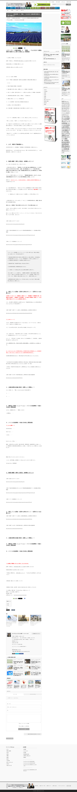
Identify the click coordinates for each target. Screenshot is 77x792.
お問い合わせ (55, 785)
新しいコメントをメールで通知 (24, 723)
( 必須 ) (9, 703)
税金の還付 (64, 137)
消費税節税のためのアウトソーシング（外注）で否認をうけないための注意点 (36, 667)
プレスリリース (26, 750)
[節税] (19, 6)
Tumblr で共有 (13, 610)
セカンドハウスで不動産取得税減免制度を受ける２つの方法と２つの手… (16, 687)
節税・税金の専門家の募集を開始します (50, 58)
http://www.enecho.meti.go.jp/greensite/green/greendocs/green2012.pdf (19, 244)
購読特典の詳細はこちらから (16, 649)
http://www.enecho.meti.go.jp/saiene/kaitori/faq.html (15, 224)
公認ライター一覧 (57, 8)
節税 (68, 136)
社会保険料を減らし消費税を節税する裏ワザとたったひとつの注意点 (18, 668)
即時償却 (63, 119)
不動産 (64, 116)
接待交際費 (66, 128)
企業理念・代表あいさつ (27, 755)
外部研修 (64, 123)
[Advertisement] (51, 32)
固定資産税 (66, 119)
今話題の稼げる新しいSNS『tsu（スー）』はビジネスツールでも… (9, 687)
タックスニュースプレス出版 (19, 19)
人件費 (65, 118)
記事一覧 (22, 10)
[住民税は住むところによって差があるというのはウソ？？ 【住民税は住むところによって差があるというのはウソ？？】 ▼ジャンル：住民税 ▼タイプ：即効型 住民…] (35, 618)
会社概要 (25, 749)
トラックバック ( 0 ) (33, 694)
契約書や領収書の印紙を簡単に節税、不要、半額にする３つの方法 (18, 662)
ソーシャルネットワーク (66, 111)
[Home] (7, 10)
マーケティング (66, 114)
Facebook (21, 653)
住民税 (68, 118)
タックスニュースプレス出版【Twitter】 (29, 761)
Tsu (65, 101)
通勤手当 (66, 147)
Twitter (17, 653)
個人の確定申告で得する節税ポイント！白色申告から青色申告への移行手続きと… (36, 673)
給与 (63, 138)
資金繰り (67, 146)
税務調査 (67, 135)
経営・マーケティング (47, 8)
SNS (63, 101)
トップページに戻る (10, 738)
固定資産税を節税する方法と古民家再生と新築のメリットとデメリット (36, 662)
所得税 (12, 10)
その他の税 (18, 659)
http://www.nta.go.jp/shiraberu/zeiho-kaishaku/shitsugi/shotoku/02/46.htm (19, 313)
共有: (8, 603)
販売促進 (64, 142)
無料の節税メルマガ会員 (23, 60)
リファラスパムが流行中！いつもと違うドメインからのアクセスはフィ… (23, 687)
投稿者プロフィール (36, 633)
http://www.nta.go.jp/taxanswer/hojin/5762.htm (14, 377)
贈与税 (45, 104)
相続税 (65, 131)
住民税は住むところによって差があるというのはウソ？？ (37, 687)
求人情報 (25, 752)
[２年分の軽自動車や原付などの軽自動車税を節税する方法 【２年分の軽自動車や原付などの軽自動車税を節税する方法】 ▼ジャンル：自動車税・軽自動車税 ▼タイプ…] (23, 618)
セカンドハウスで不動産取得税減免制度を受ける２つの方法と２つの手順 (11, 622)
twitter (68, 2)
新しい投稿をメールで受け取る (24, 726)
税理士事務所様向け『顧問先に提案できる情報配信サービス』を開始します (51, 55)
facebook (70, 2)
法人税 (17, 10)
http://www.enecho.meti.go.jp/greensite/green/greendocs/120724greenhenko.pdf (20, 235)
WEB (13, 653)
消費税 (39, 659)
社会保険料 (66, 133)
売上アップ (66, 121)
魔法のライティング (65, 150)
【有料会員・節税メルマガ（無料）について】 (14, 67)
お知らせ (45, 89)
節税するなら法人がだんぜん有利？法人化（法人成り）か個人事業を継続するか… (18, 674)
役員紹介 (25, 757)
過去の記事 (57, 51)
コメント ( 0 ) (15, 694)
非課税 (66, 149)
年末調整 (64, 125)
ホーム (7, 749)
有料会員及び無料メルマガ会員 (19, 566)
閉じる (10, 601)
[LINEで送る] (15, 48)
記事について (49, 785)
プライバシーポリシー (61, 785)
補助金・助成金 (13, 8)
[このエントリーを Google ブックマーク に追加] (24, 48)
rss (67, 2)
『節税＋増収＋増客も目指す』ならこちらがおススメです (21, 651)
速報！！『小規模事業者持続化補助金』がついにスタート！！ (30, 687)
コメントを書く (10, 19)
